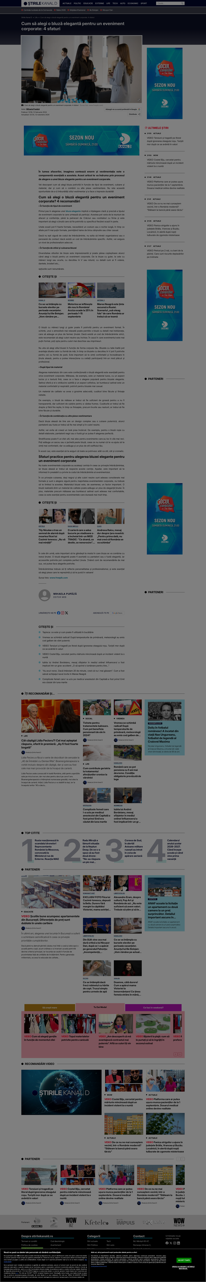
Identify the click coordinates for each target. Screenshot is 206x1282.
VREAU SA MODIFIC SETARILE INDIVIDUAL (183, 1267)
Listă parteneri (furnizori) (99, 1266)
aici (17, 1273)
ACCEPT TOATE (184, 1260)
